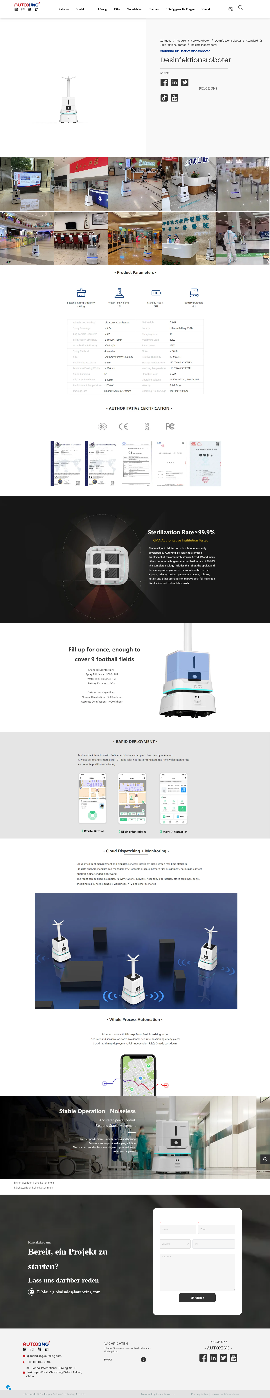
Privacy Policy (199, 1394)
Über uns (154, 9)
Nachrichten (134, 9)
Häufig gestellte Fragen (180, 9)
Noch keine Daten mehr (40, 1182)
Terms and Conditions (225, 1394)
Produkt (80, 9)
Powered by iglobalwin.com (158, 1394)
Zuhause (64, 9)
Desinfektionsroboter (228, 41)
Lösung (102, 9)
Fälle (117, 9)
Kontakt (206, 9)
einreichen (197, 1297)
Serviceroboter (200, 41)
